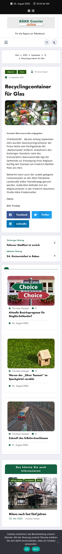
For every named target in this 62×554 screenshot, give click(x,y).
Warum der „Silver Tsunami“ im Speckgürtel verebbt (28, 377)
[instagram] (33, 10)
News (22, 72)
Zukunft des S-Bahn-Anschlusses (28, 438)
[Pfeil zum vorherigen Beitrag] (54, 243)
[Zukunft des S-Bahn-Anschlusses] (31, 416)
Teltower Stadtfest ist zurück (23, 245)
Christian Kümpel (41, 72)
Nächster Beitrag (14, 251)
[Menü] (6, 42)
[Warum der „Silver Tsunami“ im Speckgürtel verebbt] (31, 353)
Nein (35, 549)
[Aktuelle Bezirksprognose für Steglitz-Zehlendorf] (31, 290)
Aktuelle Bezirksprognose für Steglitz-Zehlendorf (27, 314)
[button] (18, 214)
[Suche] (47, 42)
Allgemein (11, 72)
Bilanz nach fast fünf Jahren (24, 514)
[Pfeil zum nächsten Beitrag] (54, 256)
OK (26, 549)
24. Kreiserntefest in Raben (23, 256)
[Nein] (58, 542)
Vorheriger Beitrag (15, 240)
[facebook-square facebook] (28, 10)
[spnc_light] (54, 42)
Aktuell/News (13, 480)
